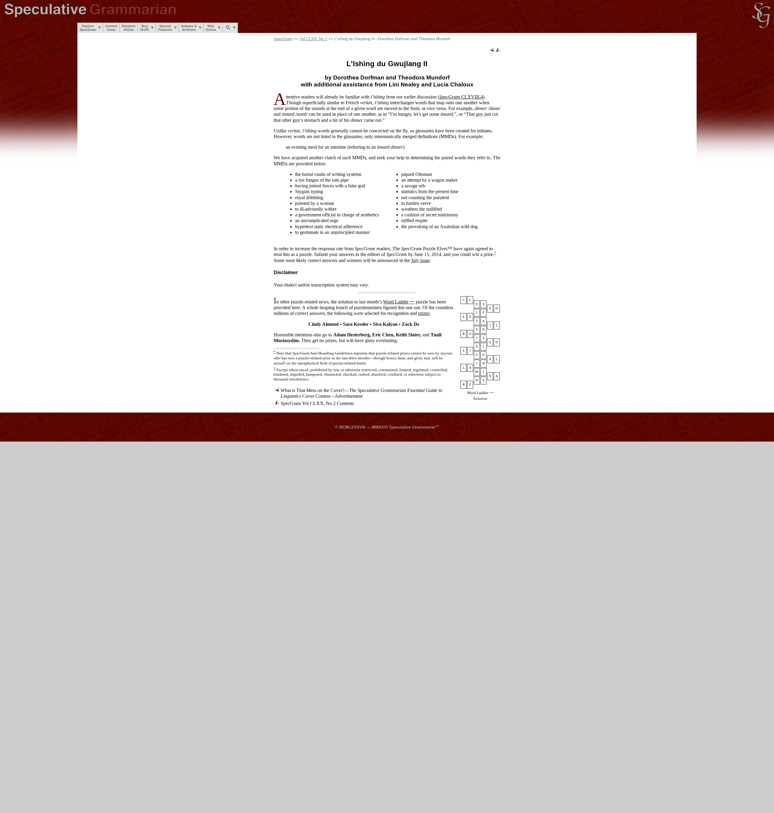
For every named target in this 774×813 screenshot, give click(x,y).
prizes (423, 313)
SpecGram (283, 39)
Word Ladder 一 (399, 301)
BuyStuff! (144, 27)
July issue (420, 260)
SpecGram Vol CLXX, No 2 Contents (317, 403)
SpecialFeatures (165, 27)
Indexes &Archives (189, 27)
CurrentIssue (111, 27)
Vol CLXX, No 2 (313, 39)
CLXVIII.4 (461, 96)
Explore (88, 27)
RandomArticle (128, 27)
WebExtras (211, 27)
